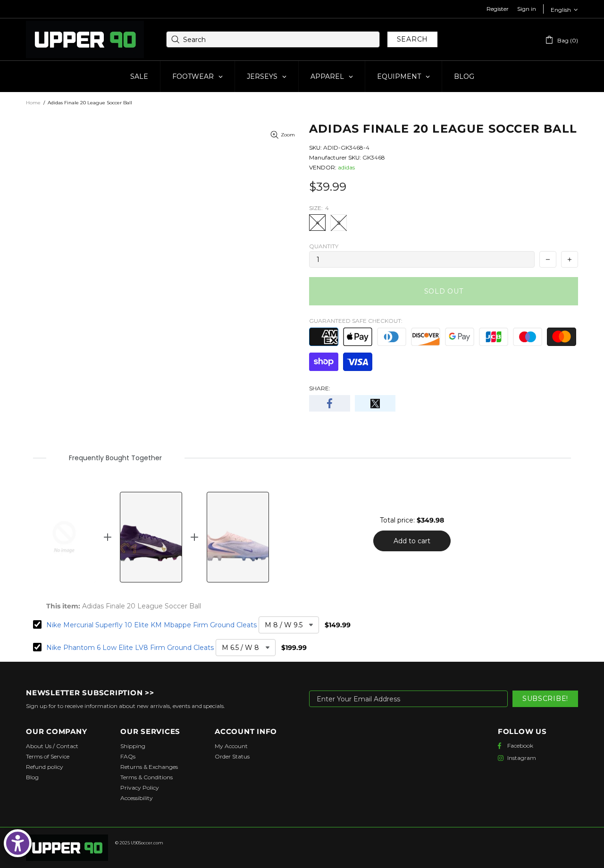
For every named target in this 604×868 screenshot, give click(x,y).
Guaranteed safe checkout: (356, 320)
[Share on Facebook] (329, 403)
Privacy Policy (139, 787)
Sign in (526, 8)
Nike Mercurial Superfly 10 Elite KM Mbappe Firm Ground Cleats (151, 625)
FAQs (127, 756)
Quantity (323, 246)
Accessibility (136, 797)
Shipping (132, 746)
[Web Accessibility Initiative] (17, 843)
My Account (231, 746)
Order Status (232, 756)
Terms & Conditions (146, 777)
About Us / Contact (52, 746)
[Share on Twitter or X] (375, 403)
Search (412, 39)
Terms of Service (47, 756)
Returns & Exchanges (149, 766)
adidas (346, 167)
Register (498, 8)
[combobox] (273, 39)
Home (33, 103)
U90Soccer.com (147, 842)
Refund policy (44, 766)
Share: (319, 388)
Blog (32, 777)
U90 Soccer (85, 40)
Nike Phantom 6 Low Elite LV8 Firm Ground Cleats (130, 647)
